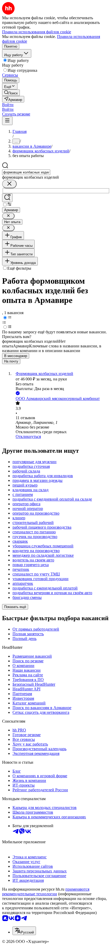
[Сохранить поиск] (7, 197)
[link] (11, 92)
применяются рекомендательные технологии (45, 891)
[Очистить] (9, 184)
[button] (8, 104)
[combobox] (26, 172)
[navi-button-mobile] (7, 120)
